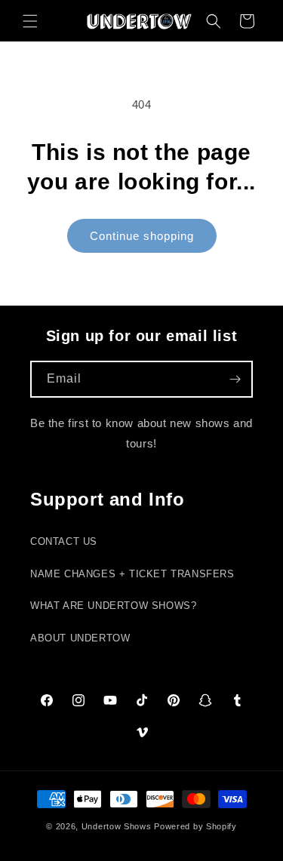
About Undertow (80, 638)
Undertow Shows (117, 826)
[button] (30, 21)
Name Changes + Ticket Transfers (132, 574)
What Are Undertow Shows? (113, 606)
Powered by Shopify (195, 826)
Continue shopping (142, 235)
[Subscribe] (234, 379)
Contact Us (63, 542)
